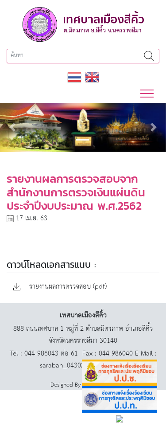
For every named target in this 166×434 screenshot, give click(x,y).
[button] (12, 127)
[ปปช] (119, 373)
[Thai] (74, 76)
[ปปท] (119, 399)
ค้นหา (149, 56)
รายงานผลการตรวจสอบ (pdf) (67, 287)
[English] (92, 76)
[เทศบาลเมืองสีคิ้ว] (83, 24)
